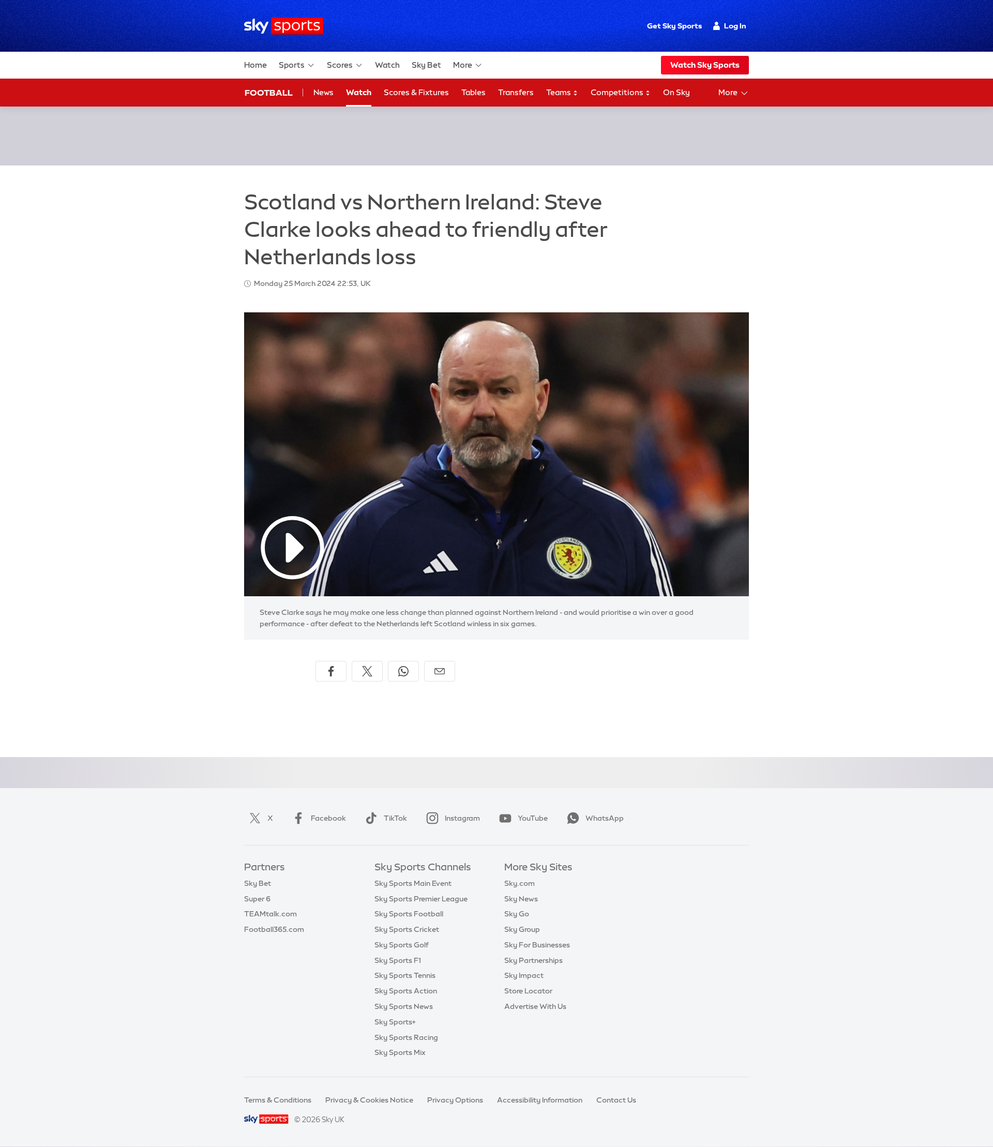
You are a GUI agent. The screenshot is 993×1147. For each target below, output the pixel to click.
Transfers (516, 92)
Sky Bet (426, 65)
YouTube (533, 818)
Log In (735, 25)
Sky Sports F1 (397, 960)
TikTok (395, 818)
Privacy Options (455, 1100)
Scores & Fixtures (416, 92)
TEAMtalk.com (270, 913)
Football (269, 92)
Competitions (618, 92)
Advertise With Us (535, 1006)
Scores (340, 65)
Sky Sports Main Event (413, 883)
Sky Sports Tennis (404, 975)
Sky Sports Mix (400, 1052)
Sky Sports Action (405, 990)
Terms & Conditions (277, 1100)
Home (255, 65)
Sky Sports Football (408, 913)
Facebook (328, 818)
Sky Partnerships (533, 960)
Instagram (462, 818)
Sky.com (519, 883)
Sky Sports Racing (406, 1037)
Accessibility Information (539, 1100)
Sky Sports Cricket (406, 929)
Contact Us (616, 1100)
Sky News (521, 898)
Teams (559, 92)
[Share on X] (367, 671)
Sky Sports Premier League (421, 898)
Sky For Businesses (537, 944)
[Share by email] (439, 671)
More (462, 65)
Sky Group (522, 929)
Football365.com (274, 929)
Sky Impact (524, 975)
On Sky (676, 92)
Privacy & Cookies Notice (369, 1100)
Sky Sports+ (395, 1021)
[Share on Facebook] (331, 671)
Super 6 (257, 898)
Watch (387, 65)
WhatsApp (604, 818)
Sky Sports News (403, 1006)
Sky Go (516, 913)
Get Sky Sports (674, 25)
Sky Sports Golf (401, 944)
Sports (292, 65)
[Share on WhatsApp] (403, 671)
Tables (473, 92)
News (323, 92)
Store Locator (528, 990)
